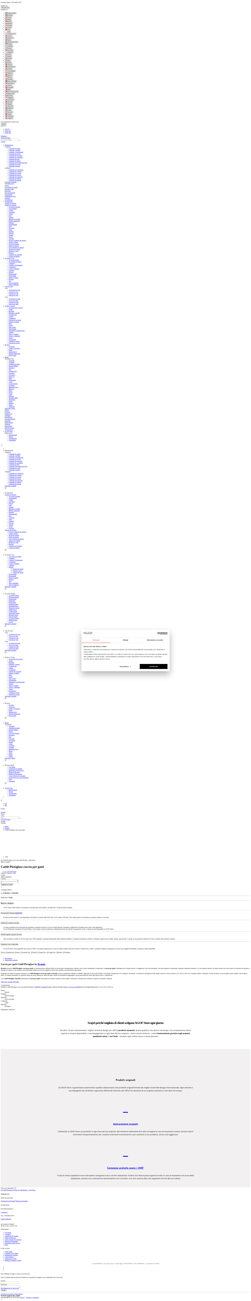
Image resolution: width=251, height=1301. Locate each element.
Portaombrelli (13, 224)
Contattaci (12, 781)
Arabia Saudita (11, 13)
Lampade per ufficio (15, 178)
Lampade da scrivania (15, 155)
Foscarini (11, 373)
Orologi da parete (18, 569)
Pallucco (11, 396)
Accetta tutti (153, 666)
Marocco (9, 75)
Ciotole (11, 316)
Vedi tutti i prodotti (10, 182)
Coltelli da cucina (14, 341)
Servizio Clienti (5, 2)
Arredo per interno (10, 203)
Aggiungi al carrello (7, 884)
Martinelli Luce (13, 387)
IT (9, 129)
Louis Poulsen (13, 384)
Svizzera (9, 112)
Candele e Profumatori (16, 265)
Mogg (10, 391)
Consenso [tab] (96, 640)
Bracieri (11, 253)
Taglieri (11, 332)
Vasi (10, 281)
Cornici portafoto (14, 269)
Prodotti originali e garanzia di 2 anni (11, 934)
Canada (9, 25)
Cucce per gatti (13, 300)
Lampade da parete (14, 148)
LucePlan (12, 385)
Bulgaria (9, 23)
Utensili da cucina (14, 343)
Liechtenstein (11, 66)
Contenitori (12, 267)
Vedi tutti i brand (10, 408)
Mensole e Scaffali (14, 219)
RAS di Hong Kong (12, 91)
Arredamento (13, 438)
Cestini (11, 210)
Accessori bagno (14, 260)
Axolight (11, 362)
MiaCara (11, 389)
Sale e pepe (12, 327)
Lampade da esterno (15, 180)
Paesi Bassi (10, 83)
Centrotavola (13, 315)
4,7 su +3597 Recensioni (9, 871)
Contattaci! (4, 1212)
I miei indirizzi (9, 1257)
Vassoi (11, 338)
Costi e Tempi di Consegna (17, 776)
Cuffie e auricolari (14, 348)
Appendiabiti (13, 209)
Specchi (11, 233)
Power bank (12, 355)
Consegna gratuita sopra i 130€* (125, 1168)
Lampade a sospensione (16, 152)
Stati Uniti (10, 106)
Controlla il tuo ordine (11, 1253)
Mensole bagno (13, 615)
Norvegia (9, 79)
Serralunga (12, 399)
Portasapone (12, 602)
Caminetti (12, 263)
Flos (10, 369)
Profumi (11, 279)
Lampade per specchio (16, 177)
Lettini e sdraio (13, 242)
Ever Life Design (14, 733)
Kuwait (9, 62)
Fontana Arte (13, 371)
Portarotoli (12, 601)
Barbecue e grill (13, 251)
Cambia (4, 124)
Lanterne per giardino (15, 254)
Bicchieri (11, 311)
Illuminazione (13, 435)
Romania (9, 95)
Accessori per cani (14, 290)
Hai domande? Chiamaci (11, 913)
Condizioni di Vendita (15, 769)
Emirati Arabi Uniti (12, 42)
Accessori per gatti (14, 299)
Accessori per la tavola (16, 308)
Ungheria (9, 118)
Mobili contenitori (14, 221)
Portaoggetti (12, 276)
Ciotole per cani (13, 293)
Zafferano (12, 407)
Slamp (11, 401)
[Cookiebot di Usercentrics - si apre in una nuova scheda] (158, 633)
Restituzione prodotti (11, 1255)
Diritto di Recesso (14, 772)
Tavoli (11, 237)
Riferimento (5, 1009)
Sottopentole (12, 329)
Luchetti (11, 747)
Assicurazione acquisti (125, 1124)
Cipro (8, 31)
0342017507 (18, 913)
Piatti (10, 323)
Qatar (9, 89)
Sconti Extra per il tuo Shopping (19, 777)
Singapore (10, 97)
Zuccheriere (12, 339)
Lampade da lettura (14, 161)
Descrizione (8, 958)
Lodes (10, 382)
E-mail (3, 1281)
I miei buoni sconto (11, 1259)
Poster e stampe (13, 277)
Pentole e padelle (14, 322)
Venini (11, 405)
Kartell (11, 742)
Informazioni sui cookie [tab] (155, 640)
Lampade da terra (14, 159)
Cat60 (36, 987)
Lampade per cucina (15, 173)
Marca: (3, 862)
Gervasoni (12, 375)
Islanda (9, 58)
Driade (11, 731)
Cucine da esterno (14, 256)
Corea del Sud (11, 33)
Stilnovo (11, 403)
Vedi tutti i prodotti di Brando (10, 982)
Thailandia (10, 116)
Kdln (10, 378)
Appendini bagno (14, 613)
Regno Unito (10, 93)
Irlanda (9, 56)
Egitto (9, 40)
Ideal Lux (12, 376)
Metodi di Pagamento (15, 774)
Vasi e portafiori (13, 283)
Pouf (10, 226)
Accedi (3, 812)
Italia (8, 60)
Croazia (9, 36)
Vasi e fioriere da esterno (16, 247)
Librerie (11, 217)
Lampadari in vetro (14, 164)
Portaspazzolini (13, 604)
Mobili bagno (13, 620)
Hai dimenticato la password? (10, 1288)
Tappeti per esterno (14, 249)
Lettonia (9, 64)
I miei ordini (8, 1251)
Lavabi (11, 622)
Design (11, 437)
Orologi (11, 272)
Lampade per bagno (15, 175)
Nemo (10, 392)
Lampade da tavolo (14, 154)
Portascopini (12, 599)
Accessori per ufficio (15, 262)
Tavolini (11, 239)
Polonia (9, 85)
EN (9, 131)
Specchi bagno (13, 617)
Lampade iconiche (14, 166)
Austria (9, 17)
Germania (10, 50)
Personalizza (124, 666)
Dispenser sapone (14, 608)
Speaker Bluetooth (14, 353)
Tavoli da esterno (14, 244)
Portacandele (13, 274)
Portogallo (10, 87)
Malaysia (10, 73)
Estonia (9, 44)
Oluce (10, 394)
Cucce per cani (13, 292)
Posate (11, 325)
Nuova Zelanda (11, 81)
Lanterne (11, 270)
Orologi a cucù (17, 571)
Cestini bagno (13, 611)
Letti (10, 216)
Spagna (9, 104)
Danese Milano (13, 366)
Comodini (12, 212)
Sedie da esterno (14, 246)
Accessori (12, 346)
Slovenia (9, 102)
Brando (41, 964)
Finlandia (10, 46)
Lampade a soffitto (14, 150)
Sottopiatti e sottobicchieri (17, 331)
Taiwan (9, 114)
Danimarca (10, 38)
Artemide (11, 361)
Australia (9, 15)
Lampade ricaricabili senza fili (18, 163)
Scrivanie (11, 228)
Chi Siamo (12, 767)
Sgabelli (11, 232)
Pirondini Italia (13, 398)
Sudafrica (10, 108)
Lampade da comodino (16, 157)
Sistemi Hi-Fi (13, 352)
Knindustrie (12, 380)
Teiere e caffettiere (14, 336)
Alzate (11, 309)
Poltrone (11, 223)
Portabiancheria (13, 606)
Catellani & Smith (14, 364)
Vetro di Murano (14, 285)
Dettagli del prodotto (11, 960)
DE (9, 133)
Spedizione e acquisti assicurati (10, 923)
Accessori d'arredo (14, 207)
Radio (10, 350)
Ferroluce (12, 368)
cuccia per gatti (73, 987)
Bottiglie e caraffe (14, 313)
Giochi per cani (13, 295)
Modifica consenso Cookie (13, 1260)
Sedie (10, 230)
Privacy (22, 1297)
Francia (9, 48)
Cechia (9, 27)
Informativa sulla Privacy (16, 770)
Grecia (9, 54)
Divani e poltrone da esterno (17, 240)
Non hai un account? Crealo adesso (12, 1294)
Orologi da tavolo (18, 572)
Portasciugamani (14, 597)
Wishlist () (4, 136)
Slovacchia (10, 99)
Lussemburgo (11, 71)
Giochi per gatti (13, 304)
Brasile (9, 21)
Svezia (9, 110)
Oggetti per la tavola (15, 320)
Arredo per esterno (10, 205)
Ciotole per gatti (14, 302)
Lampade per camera (15, 171)
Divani (11, 214)
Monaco (9, 77)
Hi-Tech (11, 705)
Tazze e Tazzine (14, 334)
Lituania (9, 69)
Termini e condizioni (32, 1297)
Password (4, 1284)
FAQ (10, 779)
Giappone (10, 52)
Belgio (9, 19)
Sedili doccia (13, 609)
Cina (8, 29)
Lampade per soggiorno (16, 170)
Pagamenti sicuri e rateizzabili (9, 944)
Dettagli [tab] (125, 640)
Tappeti (11, 235)
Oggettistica (12, 440)
